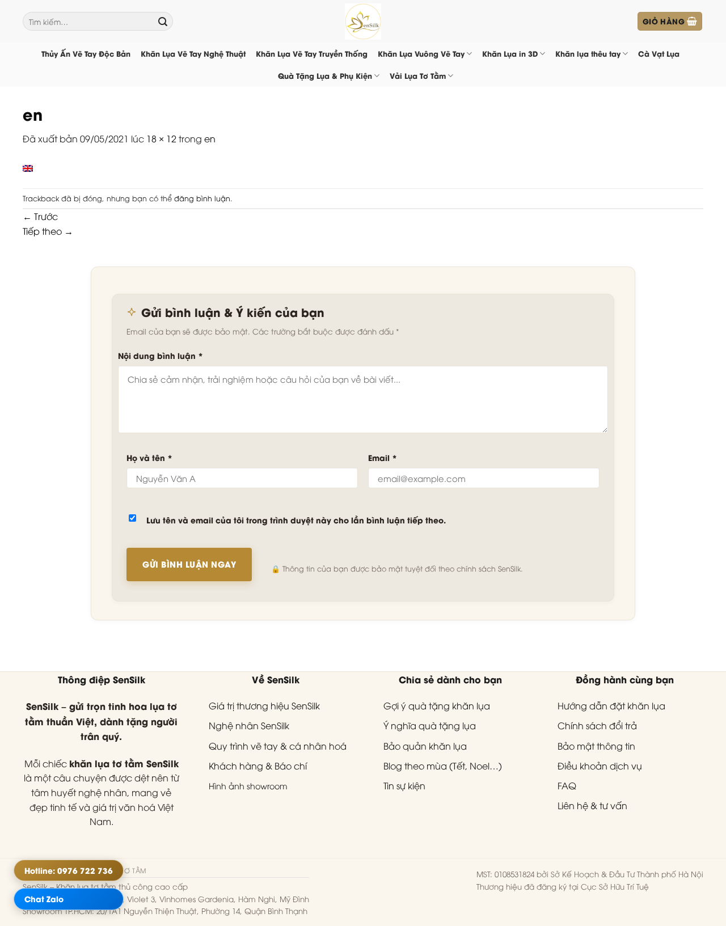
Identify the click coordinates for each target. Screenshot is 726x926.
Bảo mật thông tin (596, 745)
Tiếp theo (48, 231)
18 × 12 (161, 138)
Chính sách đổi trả (597, 725)
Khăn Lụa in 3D (510, 53)
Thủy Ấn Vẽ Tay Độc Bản (85, 53)
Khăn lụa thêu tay (588, 53)
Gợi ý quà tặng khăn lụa (436, 705)
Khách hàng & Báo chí (258, 765)
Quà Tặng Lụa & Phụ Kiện (325, 75)
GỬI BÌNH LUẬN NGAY (189, 564)
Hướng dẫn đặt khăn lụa (611, 705)
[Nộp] (162, 21)
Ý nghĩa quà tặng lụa (429, 725)
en (210, 138)
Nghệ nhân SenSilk (249, 725)
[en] (28, 166)
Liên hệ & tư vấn (592, 805)
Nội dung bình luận (160, 355)
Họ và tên (149, 457)
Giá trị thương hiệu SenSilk (264, 705)
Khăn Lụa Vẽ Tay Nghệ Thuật (193, 53)
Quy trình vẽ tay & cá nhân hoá (278, 745)
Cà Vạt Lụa (658, 53)
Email (382, 457)
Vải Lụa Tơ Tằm (418, 75)
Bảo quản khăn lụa (425, 745)
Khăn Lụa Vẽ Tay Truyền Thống (312, 53)
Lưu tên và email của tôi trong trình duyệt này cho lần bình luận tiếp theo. (296, 520)
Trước (40, 216)
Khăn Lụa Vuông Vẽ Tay (421, 53)
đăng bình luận (202, 198)
